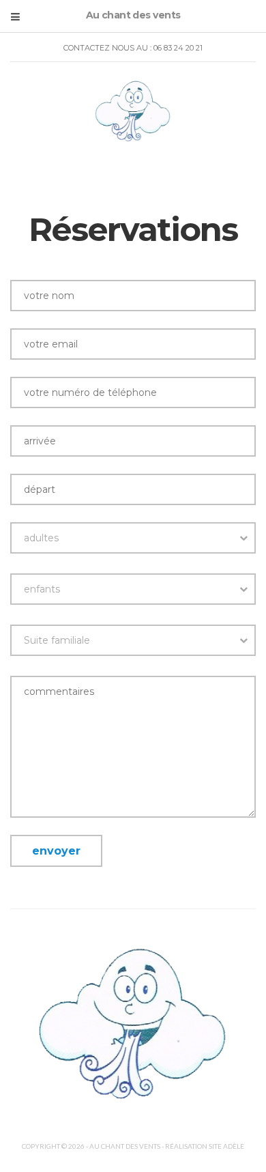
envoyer (56, 850)
